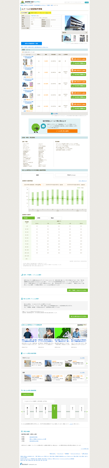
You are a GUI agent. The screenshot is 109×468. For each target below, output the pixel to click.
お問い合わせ (85, 453)
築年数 (38, 218)
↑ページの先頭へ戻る (85, 448)
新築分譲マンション (63, 456)
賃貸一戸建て (52, 456)
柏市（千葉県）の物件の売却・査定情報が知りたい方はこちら (34, 47)
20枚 (25, 65)
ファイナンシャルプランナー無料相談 (67, 458)
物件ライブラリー (56, 458)
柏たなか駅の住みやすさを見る (78, 316)
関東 (26, 460)
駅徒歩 (52, 218)
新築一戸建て (76, 456)
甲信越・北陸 (30, 460)
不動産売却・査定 (34, 458)
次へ (87, 411)
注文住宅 (22, 458)
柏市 (52, 5)
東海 (34, 460)
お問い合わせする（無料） (78, 59)
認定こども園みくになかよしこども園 (38, 439)
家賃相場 (57, 456)
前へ (22, 411)
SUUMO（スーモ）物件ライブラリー (30, 2)
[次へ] (87, 363)
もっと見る (82, 357)
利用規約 (67, 453)
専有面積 (25, 218)
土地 (85, 456)
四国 (39, 460)
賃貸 (47, 12)
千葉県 (48, 5)
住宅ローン (50, 458)
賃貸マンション (41, 456)
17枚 (25, 77)
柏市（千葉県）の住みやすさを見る (77, 290)
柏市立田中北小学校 (34, 441)
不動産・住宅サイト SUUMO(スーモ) (27, 456)
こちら (71, 423)
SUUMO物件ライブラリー (40, 5)
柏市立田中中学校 (33, 437)
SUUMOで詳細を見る (78, 63)
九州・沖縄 (45, 460)
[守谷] (63, 412)
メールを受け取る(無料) (62, 131)
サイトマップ (60, 453)
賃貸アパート (46, 456)
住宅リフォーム (27, 458)
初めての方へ (53, 453)
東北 (24, 460)
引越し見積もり (45, 458)
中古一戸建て (81, 456)
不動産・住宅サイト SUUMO (26, 5)
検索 (87, 2)
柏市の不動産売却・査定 (31, 43)
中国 (41, 460)
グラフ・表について (83, 180)
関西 (37, 460)
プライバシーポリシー (75, 453)
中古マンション (70, 456)
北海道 (21, 460)
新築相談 (39, 458)
